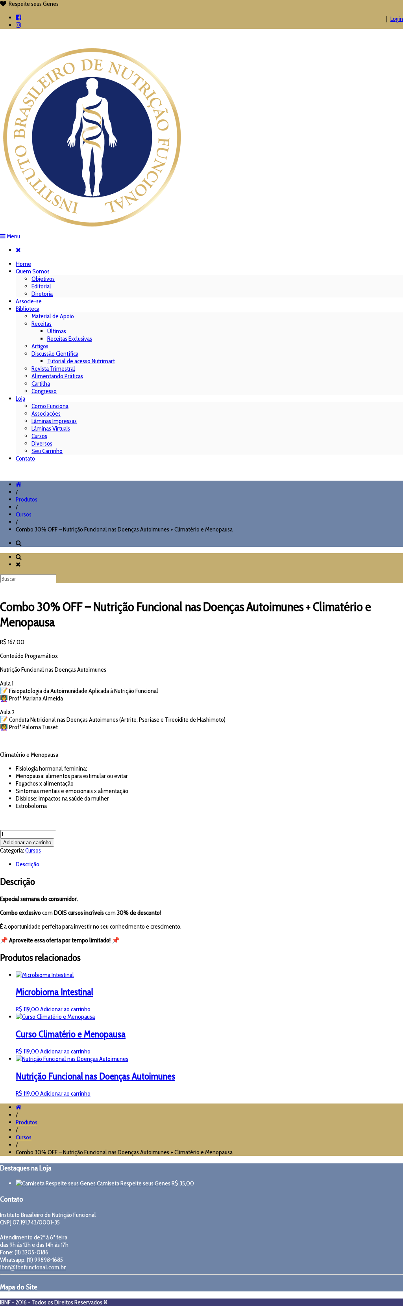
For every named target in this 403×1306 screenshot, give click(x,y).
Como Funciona (49, 406)
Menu (13, 236)
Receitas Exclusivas (69, 338)
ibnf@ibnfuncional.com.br (33, 1267)
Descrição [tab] (27, 864)
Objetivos (43, 278)
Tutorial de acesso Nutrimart (81, 361)
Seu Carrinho (47, 451)
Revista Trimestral (53, 368)
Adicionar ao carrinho (27, 842)
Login (396, 18)
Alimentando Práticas (57, 376)
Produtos (26, 499)
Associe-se (29, 301)
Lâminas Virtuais (50, 428)
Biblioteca (27, 308)
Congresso (44, 391)
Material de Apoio (52, 316)
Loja (20, 398)
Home (23, 264)
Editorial (41, 286)
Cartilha (40, 383)
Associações (46, 413)
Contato (25, 458)
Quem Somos (33, 271)
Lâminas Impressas (54, 421)
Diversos (41, 443)
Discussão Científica (54, 353)
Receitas (41, 323)
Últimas (56, 331)
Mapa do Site (18, 1286)
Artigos (39, 346)
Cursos (39, 436)
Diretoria (42, 293)
